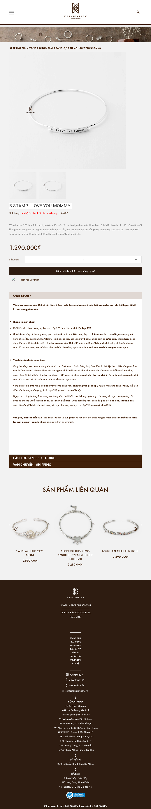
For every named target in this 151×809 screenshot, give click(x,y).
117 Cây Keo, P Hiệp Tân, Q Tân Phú (75, 750)
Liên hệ (75, 663)
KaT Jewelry (100, 805)
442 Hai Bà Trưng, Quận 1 (75, 710)
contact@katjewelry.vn (76, 691)
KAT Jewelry (75, 659)
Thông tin (75, 656)
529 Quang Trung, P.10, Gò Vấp (75, 745)
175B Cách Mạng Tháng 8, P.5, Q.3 (75, 736)
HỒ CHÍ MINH (75, 701)
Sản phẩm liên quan (75, 489)
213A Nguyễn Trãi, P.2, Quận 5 (75, 719)
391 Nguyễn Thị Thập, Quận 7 (75, 741)
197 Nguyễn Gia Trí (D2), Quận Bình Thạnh (75, 728)
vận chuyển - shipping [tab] (32, 464)
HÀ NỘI (75, 774)
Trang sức (75, 641)
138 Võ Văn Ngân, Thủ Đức (75, 714)
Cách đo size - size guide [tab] (34, 457)
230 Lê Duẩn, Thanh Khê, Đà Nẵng (75, 764)
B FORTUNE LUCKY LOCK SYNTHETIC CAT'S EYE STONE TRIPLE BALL (75, 555)
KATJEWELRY (77, 674)
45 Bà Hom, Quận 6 (75, 706)
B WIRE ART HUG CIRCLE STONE (30, 553)
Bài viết (75, 652)
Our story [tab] (22, 295)
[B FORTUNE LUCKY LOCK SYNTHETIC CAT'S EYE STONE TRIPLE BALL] (75, 526)
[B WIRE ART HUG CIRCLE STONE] (30, 526)
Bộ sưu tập (75, 648)
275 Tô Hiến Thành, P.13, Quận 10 (75, 732)
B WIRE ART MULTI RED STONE (120, 551)
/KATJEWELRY (77, 680)
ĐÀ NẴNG (75, 759)
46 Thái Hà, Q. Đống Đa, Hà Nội (75, 787)
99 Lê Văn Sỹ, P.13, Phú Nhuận (75, 723)
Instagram (75, 645)
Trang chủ (75, 638)
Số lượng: (14, 259)
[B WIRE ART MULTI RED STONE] (120, 526)
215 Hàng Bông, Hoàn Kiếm (75, 782)
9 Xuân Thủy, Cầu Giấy (75, 778)
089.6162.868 (77, 685)
